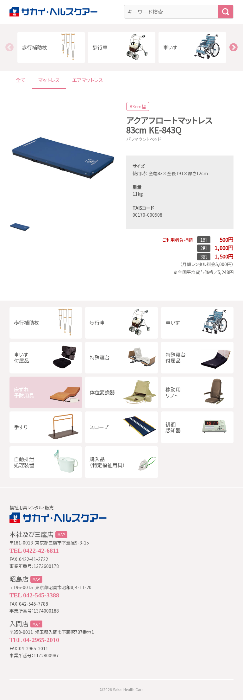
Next (233, 47)
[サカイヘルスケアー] (65, 12)
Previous (9, 47)
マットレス (48, 80)
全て (21, 80)
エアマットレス (87, 80)
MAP (61, 535)
